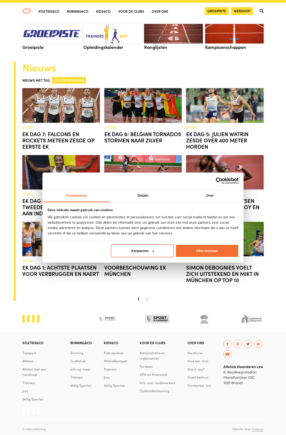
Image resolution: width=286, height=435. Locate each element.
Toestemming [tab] (75, 195)
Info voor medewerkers (157, 383)
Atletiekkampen (115, 361)
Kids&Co (103, 11)
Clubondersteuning (154, 391)
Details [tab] (143, 195)
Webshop (242, 10)
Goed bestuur (197, 377)
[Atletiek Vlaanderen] (26, 11)
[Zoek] (262, 11)
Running (76, 353)
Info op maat (80, 369)
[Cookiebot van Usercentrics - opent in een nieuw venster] (219, 180)
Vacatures (195, 353)
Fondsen (146, 366)
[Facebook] (227, 344)
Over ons (160, 11)
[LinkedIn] (258, 344)
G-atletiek (78, 361)
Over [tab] (210, 195)
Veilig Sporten (33, 399)
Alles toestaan (207, 251)
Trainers (28, 383)
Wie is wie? (195, 369)
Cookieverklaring (34, 429)
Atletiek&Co (48, 11)
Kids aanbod (113, 353)
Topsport (29, 353)
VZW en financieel (153, 374)
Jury (25, 391)
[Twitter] (248, 344)
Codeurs (258, 429)
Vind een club (197, 361)
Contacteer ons (199, 385)
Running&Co (77, 11)
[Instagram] (238, 344)
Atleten (27, 361)
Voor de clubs (131, 11)
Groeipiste (216, 10)
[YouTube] (227, 354)
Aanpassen (140, 251)
